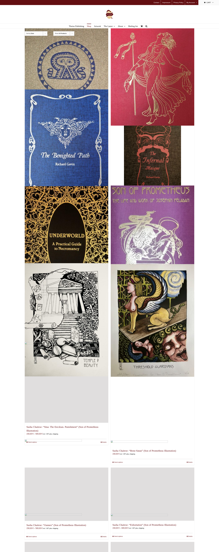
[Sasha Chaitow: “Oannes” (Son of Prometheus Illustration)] (66, 494)
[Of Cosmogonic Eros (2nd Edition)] (152, 70)
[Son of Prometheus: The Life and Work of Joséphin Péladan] (152, 243)
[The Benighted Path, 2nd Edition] (66, 145)
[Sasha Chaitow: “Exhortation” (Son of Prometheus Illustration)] (152, 494)
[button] (146, 26)
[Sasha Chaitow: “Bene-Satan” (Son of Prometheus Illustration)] (152, 408)
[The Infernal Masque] (152, 156)
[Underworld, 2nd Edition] (66, 242)
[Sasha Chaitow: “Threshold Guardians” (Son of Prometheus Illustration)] (152, 320)
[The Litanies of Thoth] (66, 70)
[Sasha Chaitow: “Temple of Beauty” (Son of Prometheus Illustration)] (66, 319)
